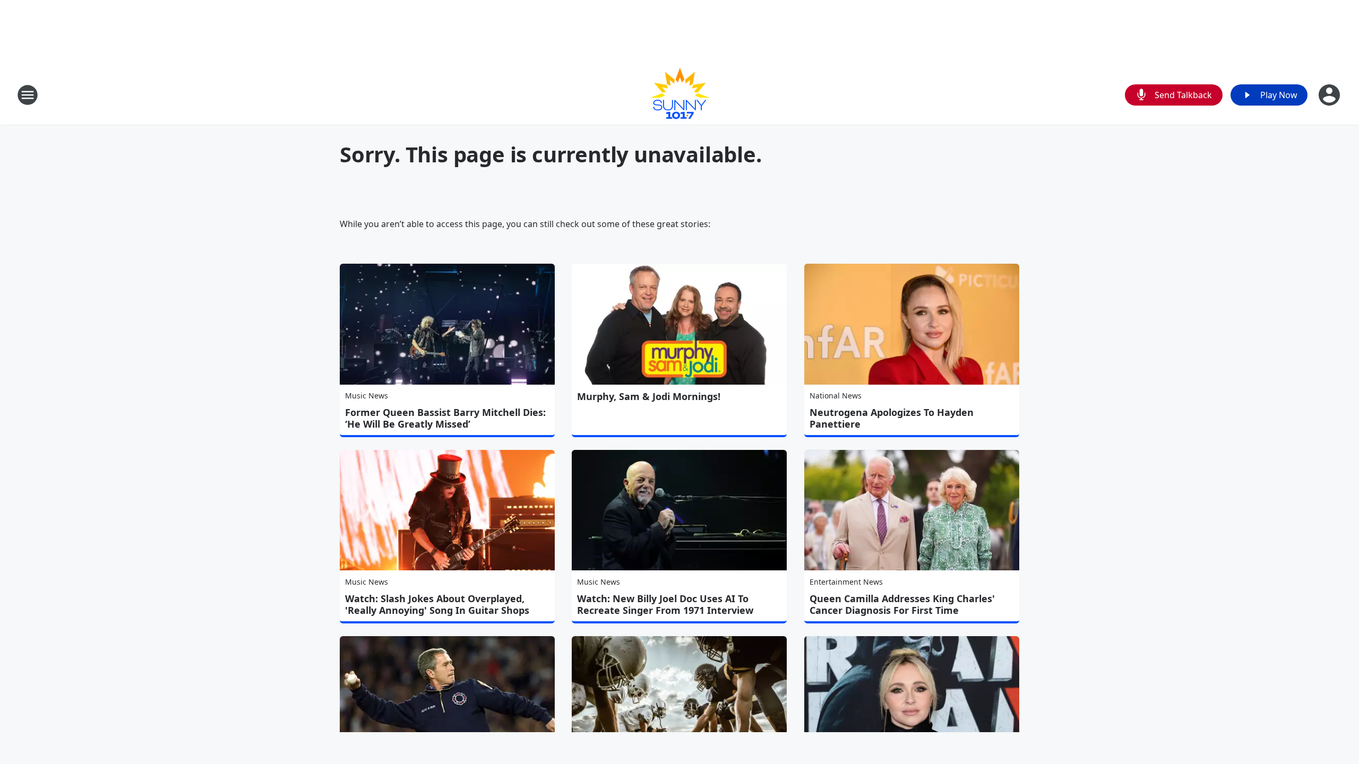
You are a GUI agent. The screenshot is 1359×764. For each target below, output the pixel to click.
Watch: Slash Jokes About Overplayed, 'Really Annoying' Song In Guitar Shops (437, 604)
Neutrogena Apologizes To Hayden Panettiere (892, 418)
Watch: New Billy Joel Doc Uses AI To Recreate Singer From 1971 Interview (665, 604)
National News (836, 395)
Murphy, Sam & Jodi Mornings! (648, 396)
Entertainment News (846, 582)
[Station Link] (679, 95)
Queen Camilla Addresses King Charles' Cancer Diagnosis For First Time (902, 604)
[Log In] (1330, 95)
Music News (366, 395)
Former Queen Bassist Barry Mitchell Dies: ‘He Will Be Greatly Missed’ (445, 418)
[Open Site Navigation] (27, 95)
